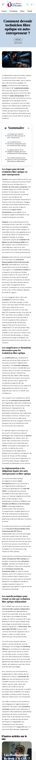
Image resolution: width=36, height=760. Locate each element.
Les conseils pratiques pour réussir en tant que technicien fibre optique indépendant (17, 159)
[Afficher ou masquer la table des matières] (26, 128)
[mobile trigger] (3, 4)
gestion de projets (22, 88)
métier (4, 86)
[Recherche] (27, 4)
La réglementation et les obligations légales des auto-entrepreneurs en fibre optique (17, 151)
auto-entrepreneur (17, 96)
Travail (18, 40)
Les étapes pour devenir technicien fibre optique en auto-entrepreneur (16, 135)
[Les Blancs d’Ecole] (14, 4)
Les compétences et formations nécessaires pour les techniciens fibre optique (16, 143)
